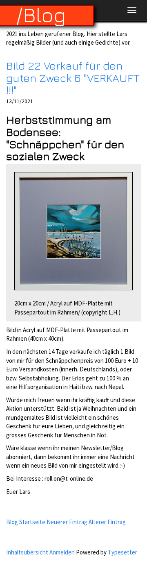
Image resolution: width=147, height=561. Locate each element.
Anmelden (62, 552)
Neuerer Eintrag (67, 522)
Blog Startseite (25, 522)
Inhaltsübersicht (27, 552)
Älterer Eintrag (107, 522)
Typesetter (122, 552)
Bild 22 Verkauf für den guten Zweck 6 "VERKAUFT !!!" (73, 77)
